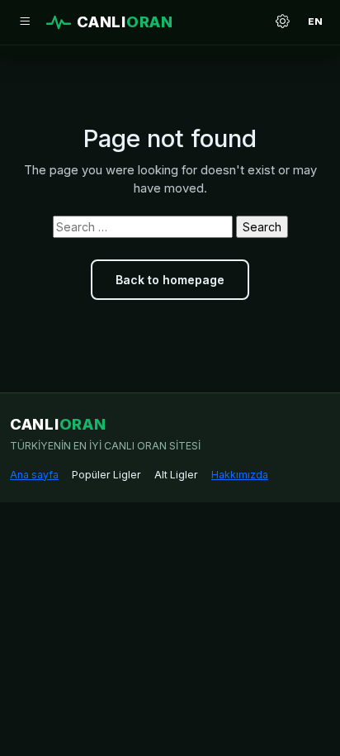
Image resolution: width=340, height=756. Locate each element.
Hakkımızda (239, 474)
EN (315, 21)
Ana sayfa (34, 474)
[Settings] (282, 22)
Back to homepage (170, 280)
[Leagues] (25, 22)
